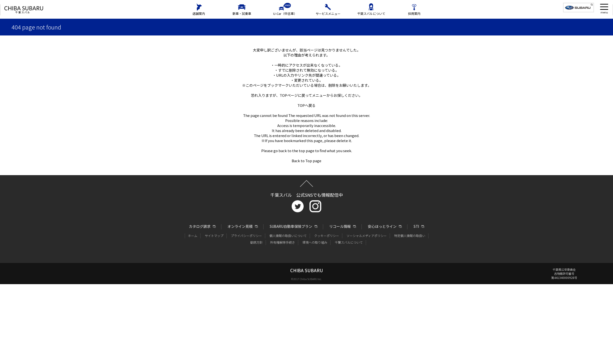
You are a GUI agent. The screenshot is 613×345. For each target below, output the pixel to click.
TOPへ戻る (306, 105)
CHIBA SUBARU (23, 10)
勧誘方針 (256, 242)
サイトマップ (214, 235)
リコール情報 (340, 226)
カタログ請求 (199, 226)
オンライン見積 (240, 226)
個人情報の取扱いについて (288, 235)
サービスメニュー (328, 13)
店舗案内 (199, 13)
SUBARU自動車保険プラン (291, 226)
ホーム (192, 235)
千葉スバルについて (371, 13)
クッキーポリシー (326, 235)
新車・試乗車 (242, 13)
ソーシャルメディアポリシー (366, 235)
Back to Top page (306, 160)
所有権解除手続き (282, 242)
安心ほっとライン (382, 226)
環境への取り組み (314, 242)
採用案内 (414, 13)
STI (416, 226)
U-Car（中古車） (285, 13)
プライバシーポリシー (246, 235)
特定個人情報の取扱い (409, 235)
